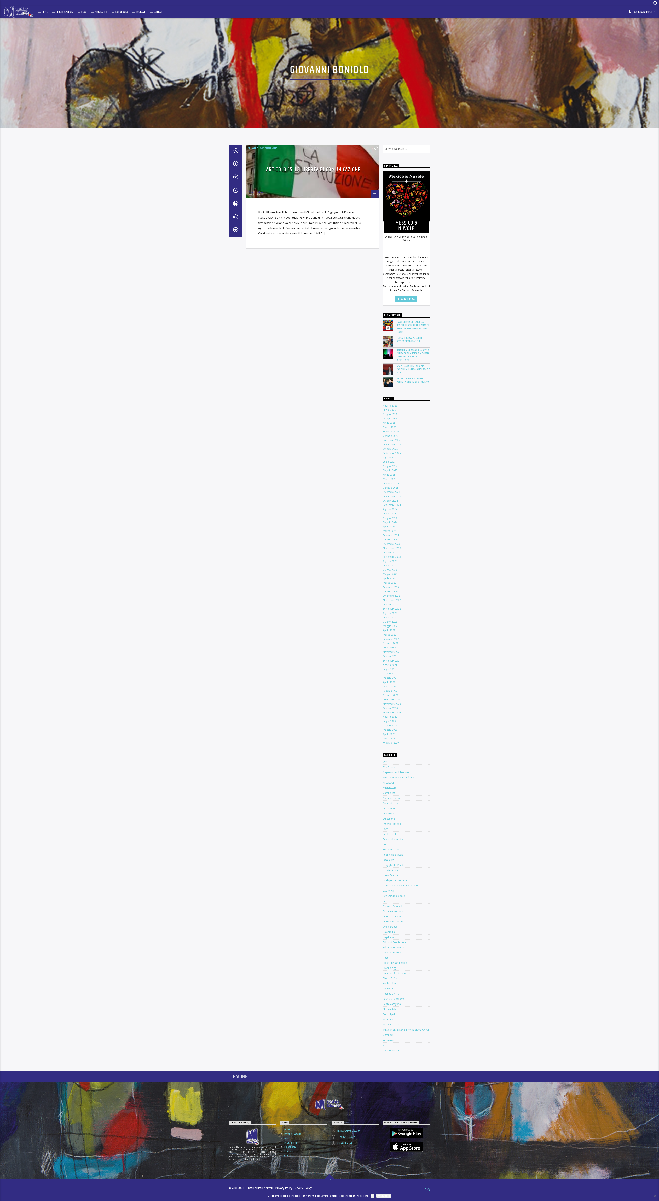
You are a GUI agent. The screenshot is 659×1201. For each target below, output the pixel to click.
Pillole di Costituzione (262, 148)
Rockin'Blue (389, 983)
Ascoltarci (388, 782)
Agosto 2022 (390, 613)
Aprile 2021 (389, 682)
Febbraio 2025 (391, 483)
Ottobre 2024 (390, 500)
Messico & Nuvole (393, 906)
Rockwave (388, 988)
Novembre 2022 (392, 600)
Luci (385, 901)
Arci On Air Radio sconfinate (398, 777)
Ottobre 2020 (390, 708)
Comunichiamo (391, 798)
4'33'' (386, 762)
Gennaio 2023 (390, 591)
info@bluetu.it (345, 1143)
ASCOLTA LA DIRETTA (644, 12)
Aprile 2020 (389, 734)
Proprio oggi (390, 968)
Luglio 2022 (389, 617)
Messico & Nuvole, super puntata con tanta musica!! (413, 380)
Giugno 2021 (390, 673)
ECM (385, 829)
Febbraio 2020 (391, 742)
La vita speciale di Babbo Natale (401, 885)
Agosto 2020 (390, 716)
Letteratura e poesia (394, 895)
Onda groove (390, 926)
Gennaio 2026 (390, 435)
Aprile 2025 (389, 474)
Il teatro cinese (391, 870)
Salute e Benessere (393, 998)
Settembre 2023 (392, 556)
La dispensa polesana (395, 880)
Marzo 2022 (389, 634)
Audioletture (389, 787)
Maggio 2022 (390, 626)
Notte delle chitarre (393, 921)
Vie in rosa (388, 1040)
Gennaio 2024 (390, 539)
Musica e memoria (393, 911)
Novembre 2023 (392, 548)
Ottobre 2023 (390, 552)
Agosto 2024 (390, 509)
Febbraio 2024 (391, 535)
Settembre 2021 (392, 660)
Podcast (141, 12)
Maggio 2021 (390, 677)
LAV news (388, 890)
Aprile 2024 (389, 526)
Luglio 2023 (389, 565)
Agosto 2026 (390, 405)
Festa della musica (393, 839)
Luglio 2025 (389, 461)
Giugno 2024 (390, 518)
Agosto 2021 (390, 664)
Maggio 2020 (390, 729)
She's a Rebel (390, 1009)
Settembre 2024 (392, 505)
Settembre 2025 (392, 453)
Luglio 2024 (389, 513)
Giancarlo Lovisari (258, 192)
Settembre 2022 (392, 608)
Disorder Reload (392, 823)
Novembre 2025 (392, 444)
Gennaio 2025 (390, 487)
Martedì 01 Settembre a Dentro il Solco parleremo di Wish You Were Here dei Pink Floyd (413, 327)
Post (385, 957)
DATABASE (389, 808)
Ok (372, 1195)
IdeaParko (388, 859)
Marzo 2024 (389, 530)
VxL (385, 1045)
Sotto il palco (390, 1014)
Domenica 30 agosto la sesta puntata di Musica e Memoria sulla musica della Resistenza (413, 355)
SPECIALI (388, 1019)
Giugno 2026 (390, 414)
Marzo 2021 (389, 686)
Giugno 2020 (390, 725)
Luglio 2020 (389, 721)
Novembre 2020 (392, 703)
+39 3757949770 (346, 1137)
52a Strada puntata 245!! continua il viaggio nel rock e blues (413, 369)
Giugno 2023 (390, 569)
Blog (83, 12)
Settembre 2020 (392, 712)
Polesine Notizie (392, 952)
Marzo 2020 (389, 738)
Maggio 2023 (390, 574)
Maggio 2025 (390, 470)
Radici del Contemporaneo (397, 973)
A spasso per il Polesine (396, 772)
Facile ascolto (390, 834)
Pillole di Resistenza (394, 947)
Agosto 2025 (390, 457)
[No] (654, 1196)
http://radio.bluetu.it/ (348, 1130)
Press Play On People (395, 962)
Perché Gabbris (64, 12)
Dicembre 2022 (391, 595)
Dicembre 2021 (391, 647)
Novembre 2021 (392, 651)
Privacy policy (384, 1195)
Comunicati (389, 792)
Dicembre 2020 (391, 699)
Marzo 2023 (389, 582)
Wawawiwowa (391, 1050)
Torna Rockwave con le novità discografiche (410, 339)
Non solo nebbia (392, 916)
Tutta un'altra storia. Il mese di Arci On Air (406, 1029)
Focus (386, 844)
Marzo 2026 (389, 427)
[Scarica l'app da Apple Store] (406, 1147)
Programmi (101, 12)
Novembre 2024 (392, 496)
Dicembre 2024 (391, 492)
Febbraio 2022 (391, 639)
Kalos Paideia (390, 875)
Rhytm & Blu (390, 978)
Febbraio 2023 (391, 587)
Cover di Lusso (391, 803)
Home (45, 12)
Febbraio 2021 (391, 690)
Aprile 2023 (389, 578)
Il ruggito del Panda (393, 865)
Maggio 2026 (390, 418)
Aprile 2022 (389, 630)
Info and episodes (406, 299)
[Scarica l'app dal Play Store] (406, 1133)
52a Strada (389, 767)
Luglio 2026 (389, 409)
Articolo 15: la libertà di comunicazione (313, 169)
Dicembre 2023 (391, 544)
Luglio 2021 (389, 669)
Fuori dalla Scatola (393, 854)
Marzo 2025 (389, 479)
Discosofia (389, 818)
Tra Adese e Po (391, 1024)
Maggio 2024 (390, 522)
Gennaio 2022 (390, 643)
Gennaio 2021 (390, 695)
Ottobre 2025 (390, 448)
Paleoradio (389, 931)
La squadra (121, 12)
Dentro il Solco (391, 813)
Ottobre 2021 (390, 656)
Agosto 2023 (390, 561)
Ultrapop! (388, 1034)
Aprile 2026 (389, 422)
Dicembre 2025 (391, 440)
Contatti (159, 12)
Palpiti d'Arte (390, 937)
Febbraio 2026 (391, 431)
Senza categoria (392, 1004)
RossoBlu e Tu (391, 993)
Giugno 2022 (390, 621)
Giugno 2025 (390, 466)
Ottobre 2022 (390, 604)
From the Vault (391, 849)
